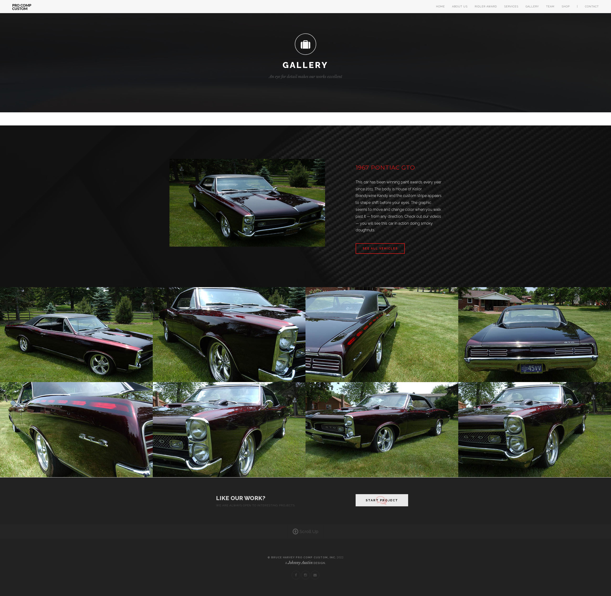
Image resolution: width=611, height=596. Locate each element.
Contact (592, 6)
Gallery (532, 6)
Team (550, 6)
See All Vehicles (380, 248)
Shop (566, 6)
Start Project (382, 500)
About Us (460, 6)
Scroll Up (308, 531)
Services (511, 6)
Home (440, 6)
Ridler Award (486, 6)
